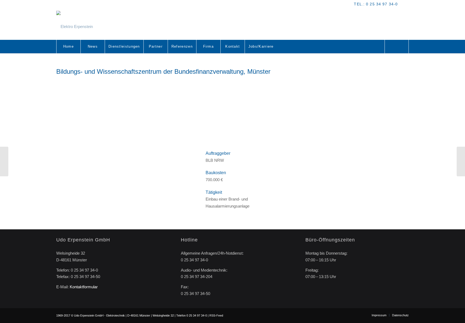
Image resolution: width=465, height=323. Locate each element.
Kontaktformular (84, 287)
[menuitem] (68, 46)
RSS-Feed (216, 315)
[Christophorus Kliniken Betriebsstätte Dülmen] (4, 161)
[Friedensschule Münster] (461, 161)
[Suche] (397, 46)
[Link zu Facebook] (405, 4)
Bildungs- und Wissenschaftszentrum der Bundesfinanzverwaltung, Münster (163, 71)
